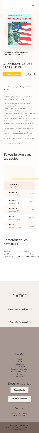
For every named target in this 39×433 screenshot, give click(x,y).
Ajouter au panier (13, 74)
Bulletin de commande (19, 399)
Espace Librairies (19, 390)
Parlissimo (19, 376)
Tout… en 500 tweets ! (19, 371)
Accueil (8, 52)
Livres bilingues (21, 52)
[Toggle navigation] (33, 5)
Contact (19, 374)
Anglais (10, 87)
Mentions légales (13, 427)
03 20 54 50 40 (21, 413)
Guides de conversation (19, 369)
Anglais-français (13, 55)
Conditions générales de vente (22, 428)
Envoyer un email (19, 416)
